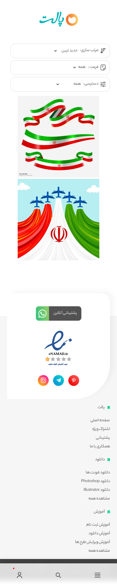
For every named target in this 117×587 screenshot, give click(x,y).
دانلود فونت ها (98, 473)
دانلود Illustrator (97, 490)
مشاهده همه (99, 499)
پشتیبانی (103, 438)
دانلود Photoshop (95, 481)
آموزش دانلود (99, 533)
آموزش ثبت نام (98, 525)
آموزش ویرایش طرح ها (92, 542)
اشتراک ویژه (101, 429)
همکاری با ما (100, 447)
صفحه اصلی (100, 420)
